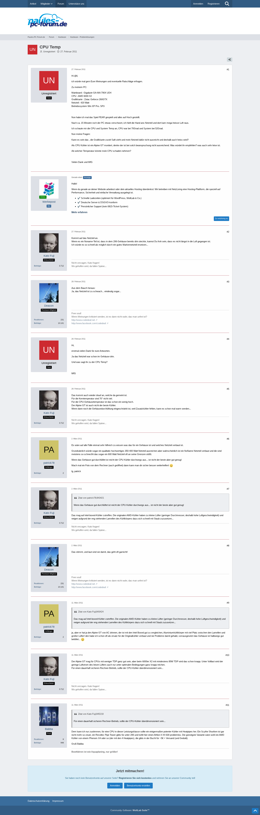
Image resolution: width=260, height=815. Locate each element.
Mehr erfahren (79, 212)
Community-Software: (130, 810)
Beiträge (37, 266)
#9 (228, 602)
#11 (227, 705)
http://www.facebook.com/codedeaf (88, 323)
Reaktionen (38, 320)
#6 (228, 439)
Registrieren (214, 3)
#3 (228, 281)
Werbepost (49, 201)
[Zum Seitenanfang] (255, 810)
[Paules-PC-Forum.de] (130, 21)
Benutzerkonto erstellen (138, 785)
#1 (228, 69)
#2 (228, 231)
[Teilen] (229, 59)
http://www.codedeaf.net (83, 320)
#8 (228, 545)
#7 (228, 489)
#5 (228, 389)
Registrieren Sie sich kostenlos (135, 778)
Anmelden (198, 3)
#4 (228, 339)
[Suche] (227, 4)
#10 (227, 655)
